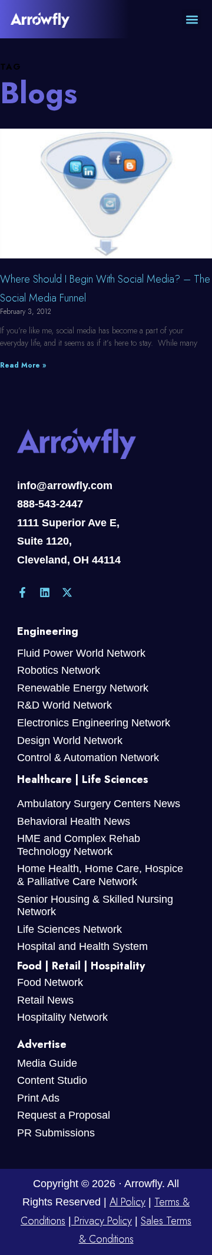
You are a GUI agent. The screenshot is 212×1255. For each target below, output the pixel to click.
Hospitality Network (62, 1017)
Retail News (45, 1000)
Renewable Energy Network (82, 688)
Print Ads (38, 1098)
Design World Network (69, 740)
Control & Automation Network (88, 758)
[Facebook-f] (22, 592)
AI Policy (127, 1202)
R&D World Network (64, 705)
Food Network (50, 982)
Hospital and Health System (82, 946)
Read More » (23, 365)
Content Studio (52, 1080)
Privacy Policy (101, 1220)
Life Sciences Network (69, 929)
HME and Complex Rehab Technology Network (78, 845)
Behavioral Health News (73, 821)
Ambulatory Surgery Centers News (98, 804)
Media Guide (47, 1063)
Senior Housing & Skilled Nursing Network (95, 905)
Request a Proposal (63, 1115)
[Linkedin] (44, 592)
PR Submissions (56, 1133)
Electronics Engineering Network (93, 723)
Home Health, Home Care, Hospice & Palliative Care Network (100, 875)
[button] (191, 19)
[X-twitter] (67, 592)
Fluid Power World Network (81, 653)
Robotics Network (58, 670)
